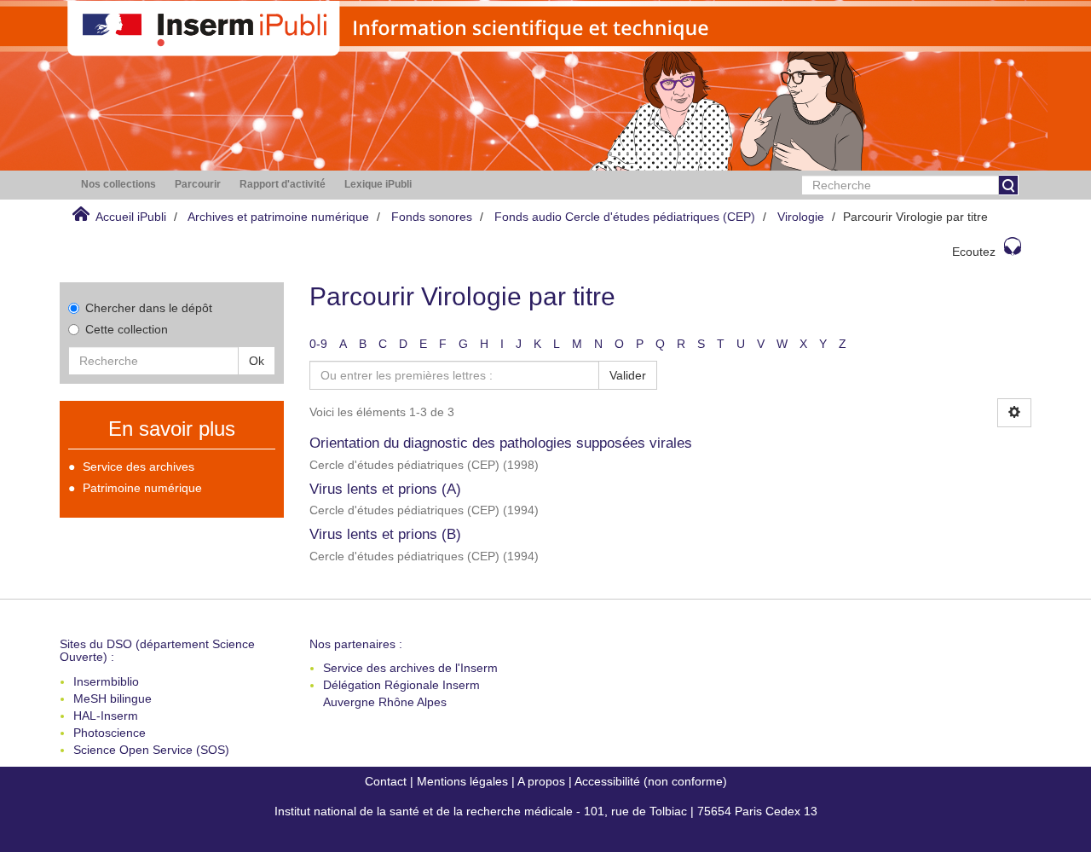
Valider (627, 375)
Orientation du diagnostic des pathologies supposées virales (500, 443)
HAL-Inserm (105, 715)
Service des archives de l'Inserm (410, 668)
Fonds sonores (431, 216)
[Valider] (1008, 185)
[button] (118, 185)
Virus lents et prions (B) (385, 534)
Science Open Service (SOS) (151, 749)
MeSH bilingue (112, 698)
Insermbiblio (106, 681)
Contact (386, 781)
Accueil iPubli (130, 216)
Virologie (800, 216)
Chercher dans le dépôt (148, 308)
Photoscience (109, 732)
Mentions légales (462, 781)
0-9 (318, 344)
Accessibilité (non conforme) (650, 781)
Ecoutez (974, 251)
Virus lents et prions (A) (385, 489)
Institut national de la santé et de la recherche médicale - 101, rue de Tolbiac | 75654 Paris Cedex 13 (545, 811)
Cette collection (126, 329)
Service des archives (138, 466)
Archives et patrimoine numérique (278, 216)
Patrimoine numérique (142, 488)
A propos (541, 781)
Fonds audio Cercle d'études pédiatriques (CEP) (624, 216)
